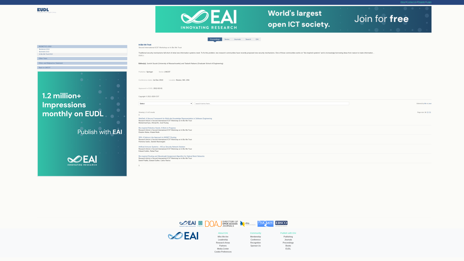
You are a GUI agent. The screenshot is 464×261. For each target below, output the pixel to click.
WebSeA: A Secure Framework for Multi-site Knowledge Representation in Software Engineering (175, 118)
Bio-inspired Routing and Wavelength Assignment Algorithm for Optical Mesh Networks (171, 156)
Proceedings (288, 243)
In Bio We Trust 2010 (46, 54)
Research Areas (223, 243)
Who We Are (223, 237)
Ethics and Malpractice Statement (51, 63)
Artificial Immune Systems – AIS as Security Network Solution (162, 147)
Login (429, 2)
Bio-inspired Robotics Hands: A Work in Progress (157, 128)
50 (430, 112)
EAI (257, 39)
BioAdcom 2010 (44, 49)
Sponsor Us (255, 246)
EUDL (288, 249)
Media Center (223, 249)
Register (421, 2)
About (403, 2)
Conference (256, 240)
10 (425, 112)
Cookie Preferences (223, 252)
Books (288, 246)
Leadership (223, 240)
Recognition (255, 243)
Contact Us (412, 2)
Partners (223, 246)
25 (428, 112)
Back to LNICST (44, 68)
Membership (255, 237)
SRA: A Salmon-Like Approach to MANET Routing (157, 137)
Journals (288, 240)
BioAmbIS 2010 (44, 52)
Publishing (288, 237)
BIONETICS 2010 (45, 46)
